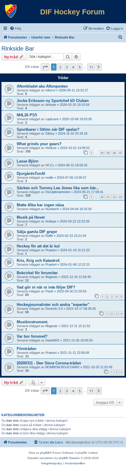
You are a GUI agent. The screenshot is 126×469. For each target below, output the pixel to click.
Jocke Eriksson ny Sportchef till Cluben (53, 100)
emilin (49, 177)
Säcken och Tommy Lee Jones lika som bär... (58, 188)
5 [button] (80, 67)
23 (120, 197)
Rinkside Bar (17, 48)
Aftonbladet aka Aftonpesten (42, 86)
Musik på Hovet (31, 217)
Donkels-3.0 (54, 308)
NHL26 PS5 (27, 115)
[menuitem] (15, 28)
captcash (52, 119)
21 (108, 197)
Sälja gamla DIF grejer (37, 232)
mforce (50, 90)
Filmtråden (26, 348)
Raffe (49, 235)
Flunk (49, 291)
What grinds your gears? (39, 144)
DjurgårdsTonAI (31, 173)
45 (108, 153)
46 (114, 153)
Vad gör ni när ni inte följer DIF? (46, 287)
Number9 (52, 209)
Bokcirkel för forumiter (37, 273)
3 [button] (67, 67)
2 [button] (60, 67)
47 (120, 153)
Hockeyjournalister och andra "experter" (53, 304)
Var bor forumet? (32, 336)
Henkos (51, 148)
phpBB (45, 452)
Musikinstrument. (32, 322)
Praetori (51, 250)
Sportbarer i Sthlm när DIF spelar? (48, 129)
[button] (45, 67)
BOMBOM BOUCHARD (62, 367)
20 (102, 197)
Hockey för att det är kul (38, 246)
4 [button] (73, 67)
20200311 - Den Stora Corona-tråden (49, 363)
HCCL (49, 165)
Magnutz (51, 277)
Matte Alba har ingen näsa (40, 205)
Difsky (50, 133)
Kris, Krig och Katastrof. (38, 260)
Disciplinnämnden (57, 192)
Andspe (50, 104)
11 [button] (91, 67)
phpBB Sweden (69, 458)
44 (102, 153)
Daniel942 (52, 340)
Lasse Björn (27, 161)
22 (114, 197)
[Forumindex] (10, 11)
